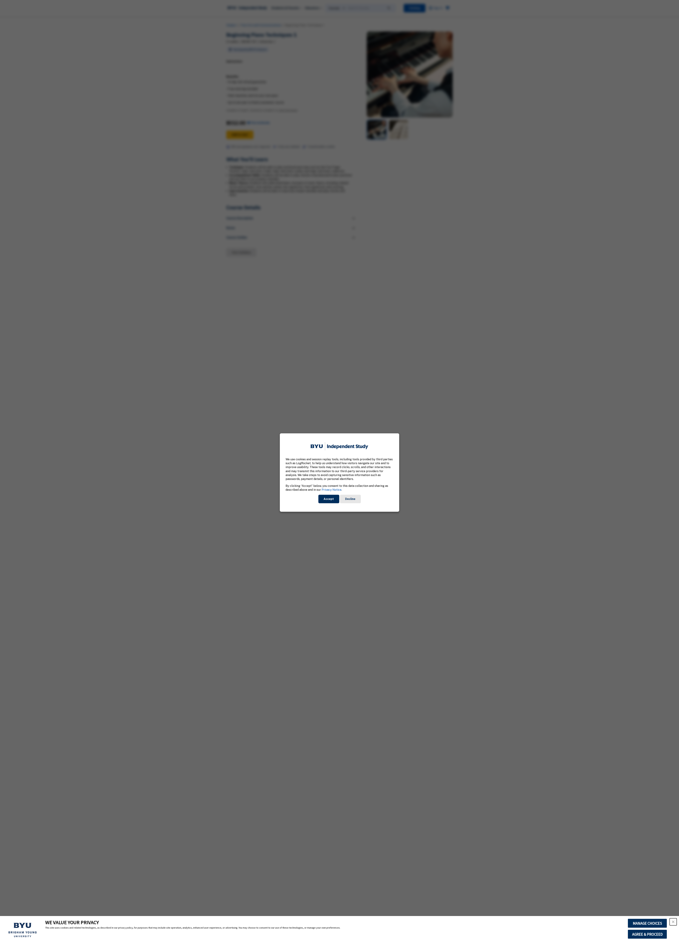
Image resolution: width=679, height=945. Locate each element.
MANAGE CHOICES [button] (647, 923)
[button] (673, 921)
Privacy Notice (331, 489)
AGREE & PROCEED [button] (647, 934)
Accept (329, 498)
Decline (350, 498)
